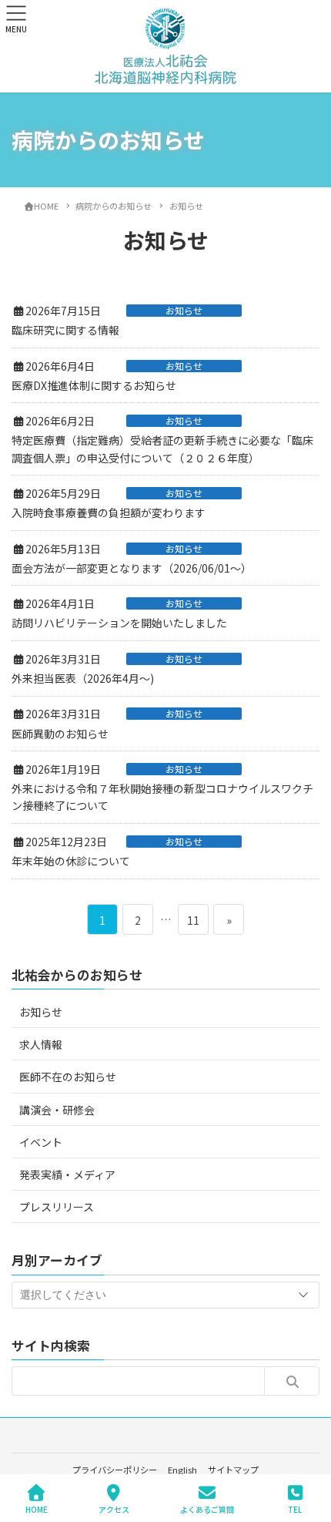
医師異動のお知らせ (60, 733)
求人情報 (40, 1044)
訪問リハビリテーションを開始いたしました (119, 622)
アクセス (114, 1509)
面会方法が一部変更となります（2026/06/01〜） (132, 568)
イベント (40, 1142)
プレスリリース (56, 1207)
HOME (36, 1509)
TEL (295, 1509)
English (182, 1469)
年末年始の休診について (71, 861)
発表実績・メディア (67, 1174)
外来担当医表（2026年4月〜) (83, 678)
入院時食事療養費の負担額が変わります (109, 512)
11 (192, 923)
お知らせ (184, 310)
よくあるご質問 (207, 1509)
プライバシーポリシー (114, 1469)
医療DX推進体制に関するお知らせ (94, 385)
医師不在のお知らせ (67, 1076)
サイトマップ (233, 1469)
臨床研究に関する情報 (65, 330)
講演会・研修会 (57, 1109)
